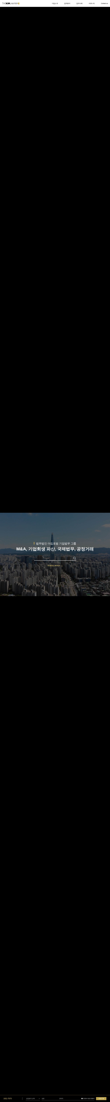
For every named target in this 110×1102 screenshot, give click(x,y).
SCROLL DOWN (54, 566)
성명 (43, 1098)
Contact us (104, 3)
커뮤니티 (92, 3)
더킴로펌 (10, 3)
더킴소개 (55, 3)
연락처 (61, 1098)
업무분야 (67, 3)
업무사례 (79, 3)
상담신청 (101, 1098)
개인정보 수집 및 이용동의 (88, 1098)
